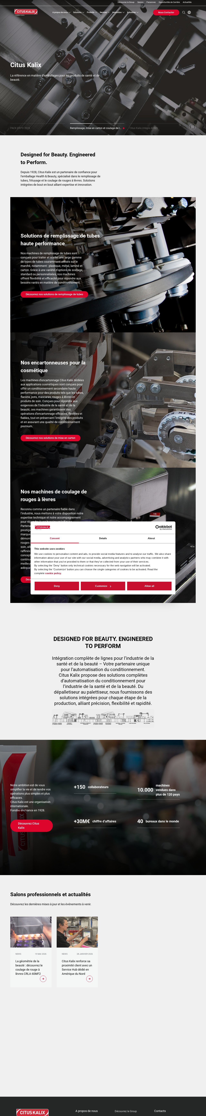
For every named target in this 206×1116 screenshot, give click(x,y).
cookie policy (53, 573)
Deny (57, 586)
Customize (101, 586)
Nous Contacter (166, 12)
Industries (131, 12)
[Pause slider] (192, 127)
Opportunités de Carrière (169, 2)
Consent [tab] (55, 538)
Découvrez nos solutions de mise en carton (50, 437)
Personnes (151, 2)
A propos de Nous (60, 12)
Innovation (117, 12)
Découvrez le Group (126, 2)
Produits (90, 12)
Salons (140, 2)
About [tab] (151, 538)
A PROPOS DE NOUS (86, 1111)
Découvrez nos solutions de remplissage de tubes (54, 294)
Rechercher (184, 12)
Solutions (77, 12)
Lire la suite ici (27, 79)
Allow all (149, 586)
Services (103, 12)
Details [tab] (103, 538)
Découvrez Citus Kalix (28, 825)
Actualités (187, 2)
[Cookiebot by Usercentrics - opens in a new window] (158, 527)
